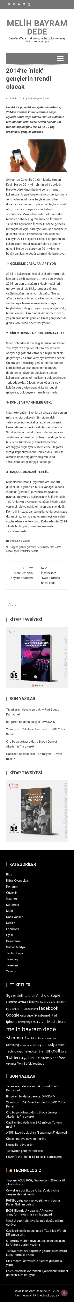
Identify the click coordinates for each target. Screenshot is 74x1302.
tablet (62, 1045)
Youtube (38, 1063)
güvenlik (31, 547)
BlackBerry (61, 1002)
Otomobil (12, 929)
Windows (11, 1063)
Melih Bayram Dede (37, 28)
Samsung (12, 1045)
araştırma (11, 1001)
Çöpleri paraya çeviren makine (26, 1139)
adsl (13, 996)
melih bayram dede (31, 1029)
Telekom (12, 965)
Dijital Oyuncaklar (17, 880)
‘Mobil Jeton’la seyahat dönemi (22, 573)
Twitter (12, 1058)
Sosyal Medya (15, 947)
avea (22, 1001)
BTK (20, 1008)
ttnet (40, 1051)
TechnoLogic (15, 953)
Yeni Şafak (24, 1063)
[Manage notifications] (64, 1293)
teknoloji (30, 1051)
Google (12, 1015)
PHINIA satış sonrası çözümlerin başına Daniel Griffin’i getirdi (33, 1203)
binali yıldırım (47, 1002)
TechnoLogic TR (25, 1295)
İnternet (11, 899)
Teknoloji (12, 959)
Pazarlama (13, 941)
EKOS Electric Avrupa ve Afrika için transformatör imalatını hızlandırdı (29, 1213)
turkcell (52, 1051)
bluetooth (11, 1009)
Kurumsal (12, 905)
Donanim (12, 886)
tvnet (64, 1051)
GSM (23, 1015)
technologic (14, 1051)
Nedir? (10, 923)
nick (52, 547)
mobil (30, 1038)
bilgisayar (33, 1001)
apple (55, 995)
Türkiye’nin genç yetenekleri (24, 1151)
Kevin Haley (43, 547)
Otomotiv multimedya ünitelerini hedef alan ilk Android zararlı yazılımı (35, 1243)
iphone (11, 1021)
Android (43, 995)
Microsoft (16, 1037)
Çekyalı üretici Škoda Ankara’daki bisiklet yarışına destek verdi (33, 1192)
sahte (58, 547)
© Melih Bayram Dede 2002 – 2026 (37, 1291)
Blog (9, 874)
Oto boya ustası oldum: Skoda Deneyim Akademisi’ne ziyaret (32, 1114)
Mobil (9, 911)
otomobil (46, 1038)
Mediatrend (56, 1021)
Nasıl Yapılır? (14, 917)
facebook (48, 1008)
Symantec (25, 551)
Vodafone (58, 1058)
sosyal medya (45, 1044)
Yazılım (11, 971)
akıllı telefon (26, 996)
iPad (54, 1015)
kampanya (25, 1022)
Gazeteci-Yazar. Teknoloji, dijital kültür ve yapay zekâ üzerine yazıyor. (37, 40)
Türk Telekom (38, 1058)
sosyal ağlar (12, 551)
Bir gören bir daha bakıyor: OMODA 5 (30, 722)
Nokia (38, 1038)
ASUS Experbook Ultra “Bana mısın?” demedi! (36, 1132)
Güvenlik (25, 540)
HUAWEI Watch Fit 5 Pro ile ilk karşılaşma (34, 1157)
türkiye (23, 1058)
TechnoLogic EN (48, 1295)
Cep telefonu (30, 1009)
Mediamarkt (39, 1022)
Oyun (9, 935)
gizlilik (22, 547)
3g (8, 995)
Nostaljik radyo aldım (20, 1145)
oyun (54, 1038)
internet (44, 1015)
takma (34, 551)
